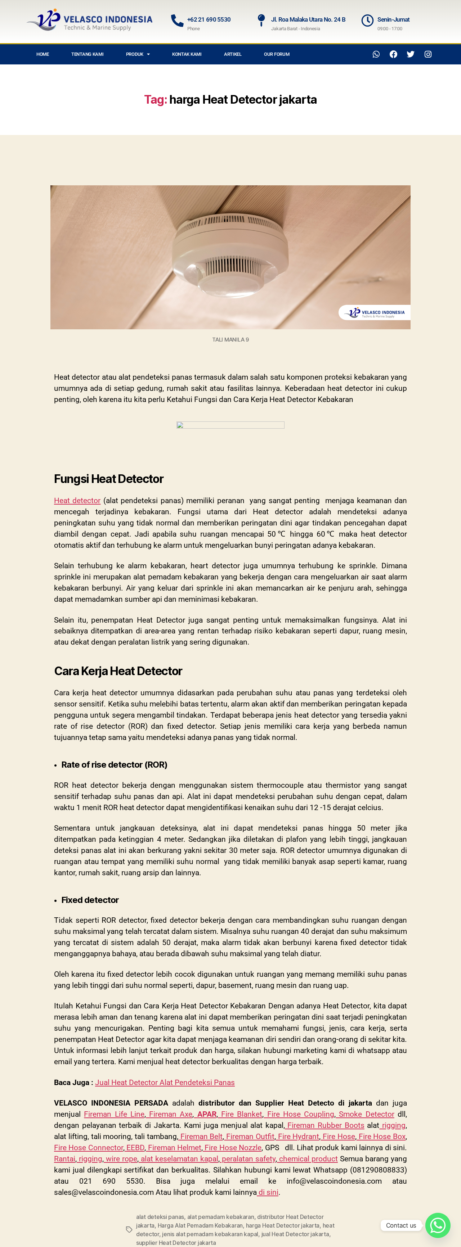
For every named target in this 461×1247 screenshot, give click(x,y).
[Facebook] (394, 54)
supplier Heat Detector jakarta (176, 1242)
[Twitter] (411, 54)
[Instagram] (428, 54)
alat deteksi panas (160, 1216)
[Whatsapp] (376, 54)
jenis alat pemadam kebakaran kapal (210, 1234)
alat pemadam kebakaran (220, 1216)
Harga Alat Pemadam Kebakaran (200, 1225)
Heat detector (77, 500)
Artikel (233, 54)
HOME (42, 54)
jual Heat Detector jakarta (295, 1234)
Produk (134, 54)
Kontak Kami (187, 54)
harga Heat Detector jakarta (283, 1225)
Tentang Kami (87, 54)
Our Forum (277, 54)
